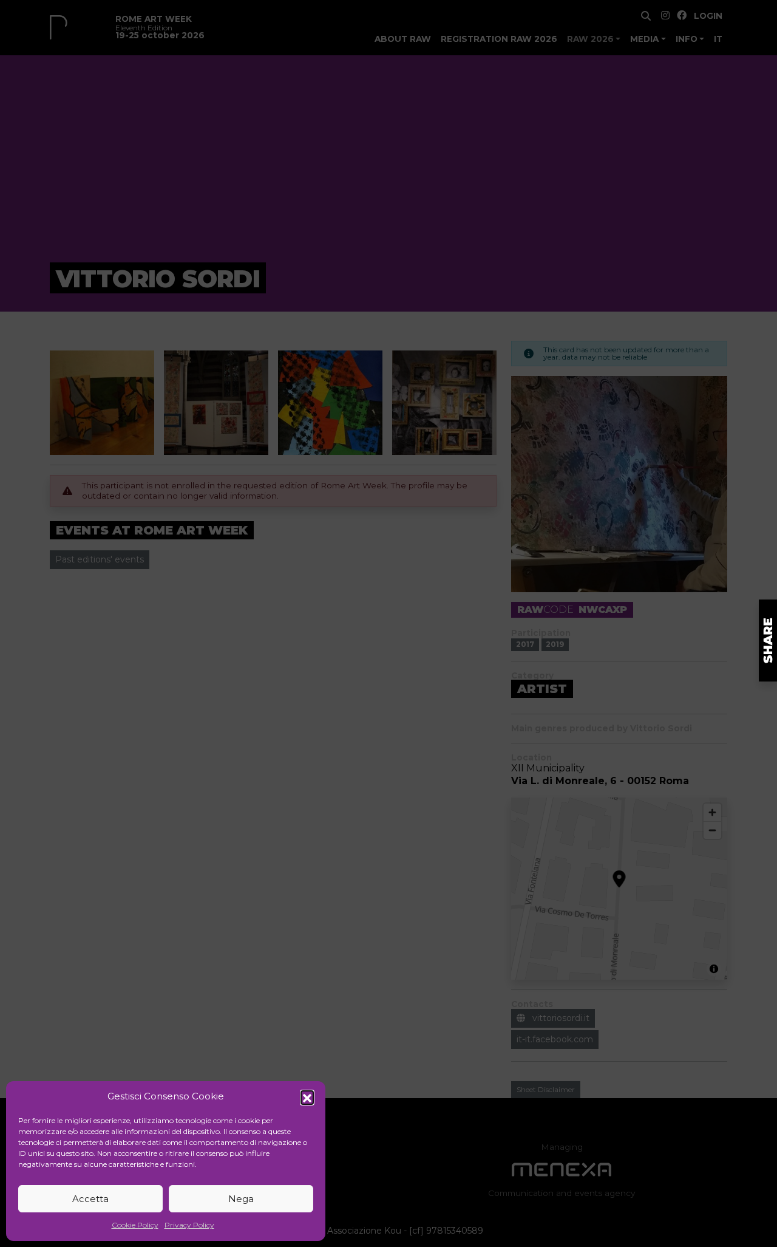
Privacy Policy (189, 1224)
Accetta (90, 1198)
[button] (307, 1097)
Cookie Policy (135, 1224)
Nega (241, 1198)
